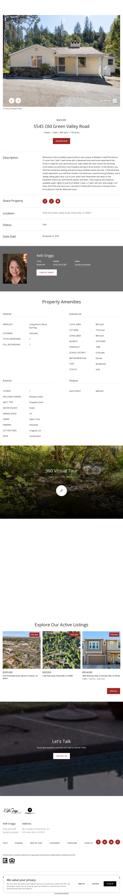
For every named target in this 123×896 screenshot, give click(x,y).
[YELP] (117, 842)
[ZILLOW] (111, 842)
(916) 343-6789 (59, 264)
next (18, 100)
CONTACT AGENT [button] (46, 272)
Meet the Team (36, 843)
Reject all (81, 884)
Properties (19, 843)
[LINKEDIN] (104, 842)
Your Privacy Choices (61, 893)
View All (113, 691)
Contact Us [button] (61, 756)
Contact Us (88, 843)
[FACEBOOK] (98, 842)
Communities (54, 843)
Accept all (110, 884)
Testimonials (72, 843)
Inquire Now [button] (61, 141)
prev (11, 100)
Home (5, 843)
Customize (95, 884)
